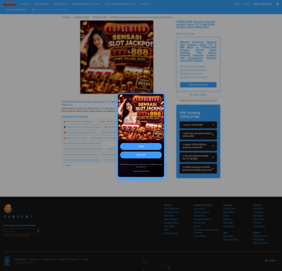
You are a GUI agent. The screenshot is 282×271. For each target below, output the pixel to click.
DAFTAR (141, 155)
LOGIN (141, 146)
